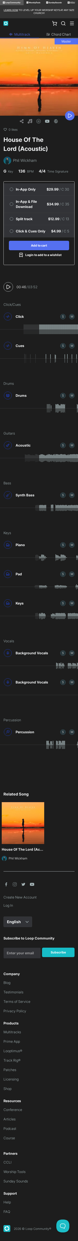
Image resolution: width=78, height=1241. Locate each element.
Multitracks (12, 1032)
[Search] (63, 23)
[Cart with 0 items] (54, 23)
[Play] (70, 115)
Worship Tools (14, 1172)
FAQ (6, 1211)
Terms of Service (16, 1001)
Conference (12, 1110)
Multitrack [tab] (22, 34)
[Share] (22, 121)
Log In (8, 905)
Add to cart (39, 245)
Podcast (9, 1128)
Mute (72, 316)
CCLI (7, 1162)
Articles (9, 1119)
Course (9, 1138)
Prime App (11, 1041)
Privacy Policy (14, 1011)
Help (7, 1202)
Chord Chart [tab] (61, 34)
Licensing (11, 1079)
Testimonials (13, 992)
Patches (9, 1070)
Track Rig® (12, 1060)
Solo (63, 316)
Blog (6, 982)
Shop (7, 1088)
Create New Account (20, 897)
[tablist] (39, 34)
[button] (29, 121)
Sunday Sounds (15, 1181)
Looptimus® (12, 1051)
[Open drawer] (72, 23)
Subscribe (58, 952)
